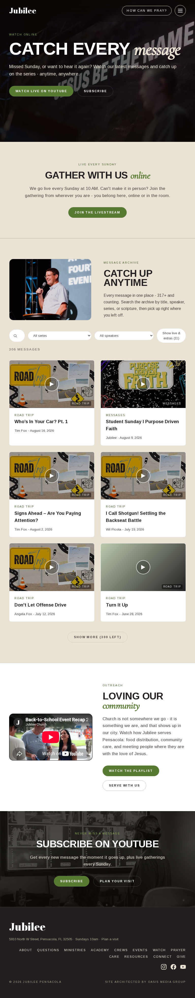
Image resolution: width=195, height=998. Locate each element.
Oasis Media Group (167, 981)
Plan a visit (110, 939)
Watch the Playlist (131, 771)
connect (162, 956)
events (140, 950)
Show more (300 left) (97, 637)
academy (100, 950)
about (25, 950)
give (181, 956)
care (114, 956)
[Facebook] (173, 967)
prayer (178, 950)
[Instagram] (164, 967)
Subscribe (95, 91)
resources (136, 956)
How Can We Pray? (147, 10)
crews (121, 950)
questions (48, 950)
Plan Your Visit (117, 881)
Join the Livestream (97, 212)
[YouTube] (183, 967)
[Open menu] (180, 10)
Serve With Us (124, 785)
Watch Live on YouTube (41, 91)
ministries (75, 950)
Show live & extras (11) (171, 335)
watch (159, 950)
